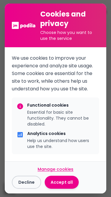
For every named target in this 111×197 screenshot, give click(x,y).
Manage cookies (55, 169)
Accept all (62, 182)
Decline (26, 182)
